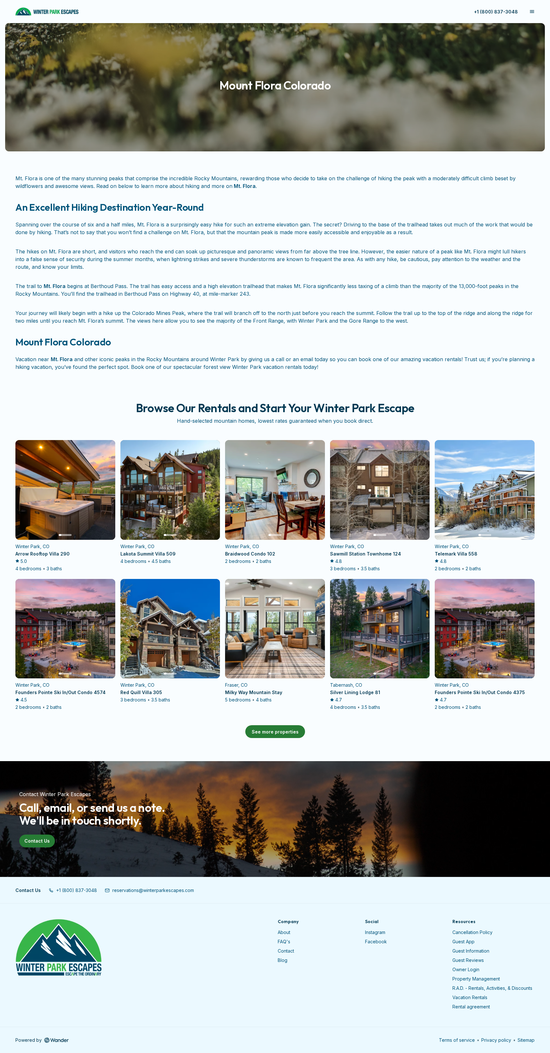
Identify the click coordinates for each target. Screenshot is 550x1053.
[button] (72, 890)
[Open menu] (532, 11)
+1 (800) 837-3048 (496, 11)
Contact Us (37, 841)
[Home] (58, 948)
